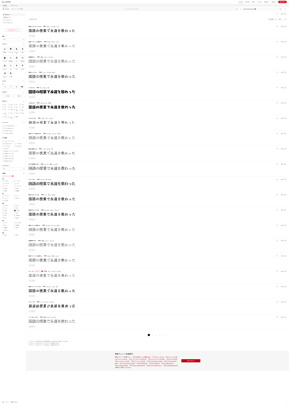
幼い (41, 87)
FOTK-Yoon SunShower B (137, 365)
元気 (48, 87)
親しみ (49, 179)
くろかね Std (32, 103)
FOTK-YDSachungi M (121, 365)
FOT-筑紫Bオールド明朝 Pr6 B (141, 357)
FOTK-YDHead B (154, 363)
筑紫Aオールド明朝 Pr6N (35, 133)
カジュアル (42, 102)
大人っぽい (53, 26)
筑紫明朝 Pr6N (32, 240)
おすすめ (4, 92)
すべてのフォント (6, 14)
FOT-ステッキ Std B (121, 359)
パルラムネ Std (32, 118)
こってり (57, 41)
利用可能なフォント (7, 17)
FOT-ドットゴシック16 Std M (137, 359)
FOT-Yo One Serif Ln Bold (154, 361)
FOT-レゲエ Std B (172, 359)
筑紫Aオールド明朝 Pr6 (34, 225)
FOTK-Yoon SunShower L (154, 365)
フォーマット (5, 122)
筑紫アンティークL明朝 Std (35, 256)
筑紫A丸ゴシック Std (34, 194)
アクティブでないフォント (8, 22)
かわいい (44, 87)
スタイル (4, 81)
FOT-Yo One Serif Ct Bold (127, 363)
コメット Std (32, 301)
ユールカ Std (31, 87)
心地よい (48, 26)
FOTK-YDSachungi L (167, 363)
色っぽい (49, 41)
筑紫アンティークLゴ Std (35, 286)
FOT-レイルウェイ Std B (122, 361)
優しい (49, 194)
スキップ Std (32, 179)
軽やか (53, 41)
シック (58, 26)
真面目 (42, 57)
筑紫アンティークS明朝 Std (35, 41)
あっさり (54, 271)
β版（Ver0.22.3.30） (7, 176)
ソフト (46, 194)
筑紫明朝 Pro (32, 57)
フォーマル (51, 57)
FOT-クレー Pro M (158, 357)
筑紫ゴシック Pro (33, 72)
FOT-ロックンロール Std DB (156, 359)
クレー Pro (31, 271)
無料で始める (190, 360)
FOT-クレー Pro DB (171, 357)
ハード (41, 301)
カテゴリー (4, 44)
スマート (46, 57)
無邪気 (49, 102)
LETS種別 (4, 137)
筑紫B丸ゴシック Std (34, 210)
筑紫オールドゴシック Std (35, 26)
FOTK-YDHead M (142, 363)
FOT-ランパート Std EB (138, 361)
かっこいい (48, 286)
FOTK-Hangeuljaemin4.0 (170, 365)
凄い (52, 148)
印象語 (3, 173)
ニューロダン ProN (33, 317)
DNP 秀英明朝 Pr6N (34, 164)
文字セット (5, 101)
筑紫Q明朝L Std (33, 148)
